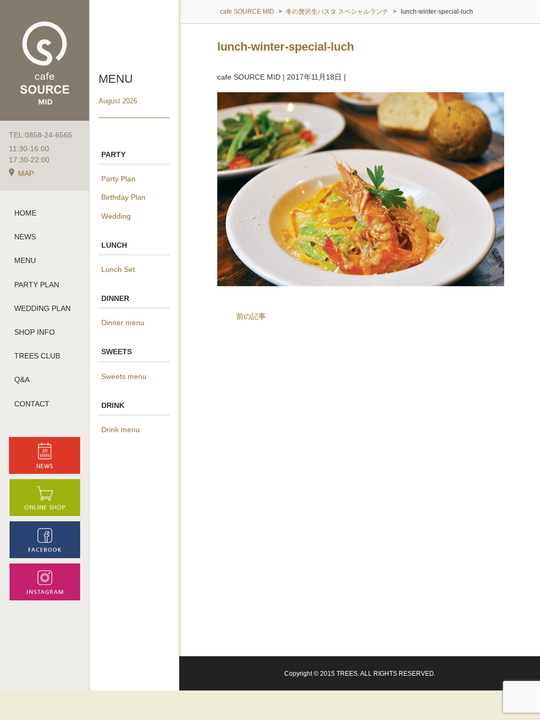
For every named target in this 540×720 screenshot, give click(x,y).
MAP (26, 173)
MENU (25, 260)
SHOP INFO (34, 332)
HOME (25, 213)
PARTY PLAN (36, 284)
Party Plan (118, 178)
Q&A (22, 379)
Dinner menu (122, 322)
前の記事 (251, 316)
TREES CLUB (37, 356)
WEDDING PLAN (42, 308)
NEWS (25, 236)
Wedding (116, 216)
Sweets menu (124, 376)
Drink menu (120, 429)
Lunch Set (118, 269)
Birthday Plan (123, 197)
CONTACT (32, 404)
